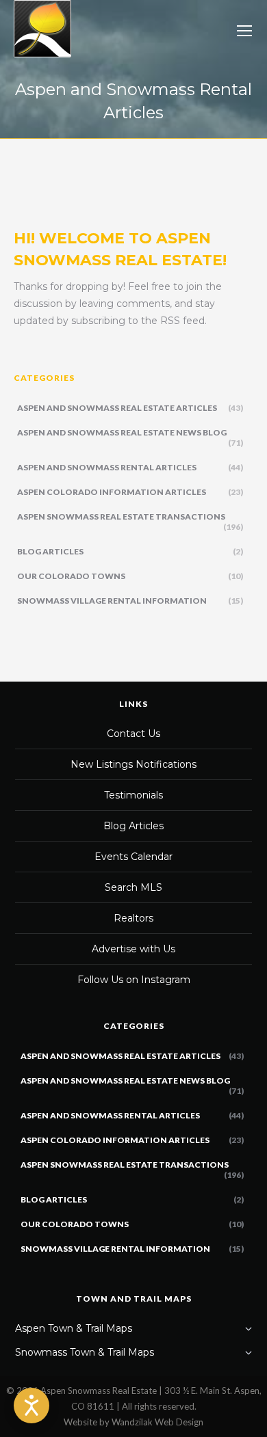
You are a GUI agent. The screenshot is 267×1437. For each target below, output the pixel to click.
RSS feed (182, 320)
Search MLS (133, 887)
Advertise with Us (133, 949)
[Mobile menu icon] (244, 31)
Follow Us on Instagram (133, 979)
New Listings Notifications (133, 764)
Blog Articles (133, 826)
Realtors (133, 918)
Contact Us (133, 733)
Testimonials (133, 795)
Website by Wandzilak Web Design (133, 1421)
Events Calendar (133, 856)
